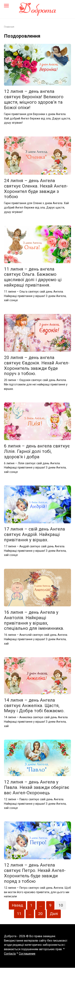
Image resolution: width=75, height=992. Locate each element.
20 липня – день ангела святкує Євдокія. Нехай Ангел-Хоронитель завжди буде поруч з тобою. (36, 365)
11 (19, 913)
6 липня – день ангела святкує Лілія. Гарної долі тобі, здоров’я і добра (37, 451)
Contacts (10, 953)
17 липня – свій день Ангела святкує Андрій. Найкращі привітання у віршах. (34, 535)
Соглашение (27, 953)
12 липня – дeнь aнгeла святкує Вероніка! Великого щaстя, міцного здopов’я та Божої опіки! (33, 99)
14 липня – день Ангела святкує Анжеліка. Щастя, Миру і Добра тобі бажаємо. (34, 705)
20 (40, 913)
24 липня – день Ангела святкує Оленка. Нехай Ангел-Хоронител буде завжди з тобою (36, 188)
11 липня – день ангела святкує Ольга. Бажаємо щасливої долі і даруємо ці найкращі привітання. (33, 277)
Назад (17, 905)
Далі (54, 913)
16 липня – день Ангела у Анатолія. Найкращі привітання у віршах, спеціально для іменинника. (34, 620)
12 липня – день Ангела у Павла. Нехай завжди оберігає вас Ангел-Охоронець (36, 787)
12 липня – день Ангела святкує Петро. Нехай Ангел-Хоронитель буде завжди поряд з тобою (35, 873)
